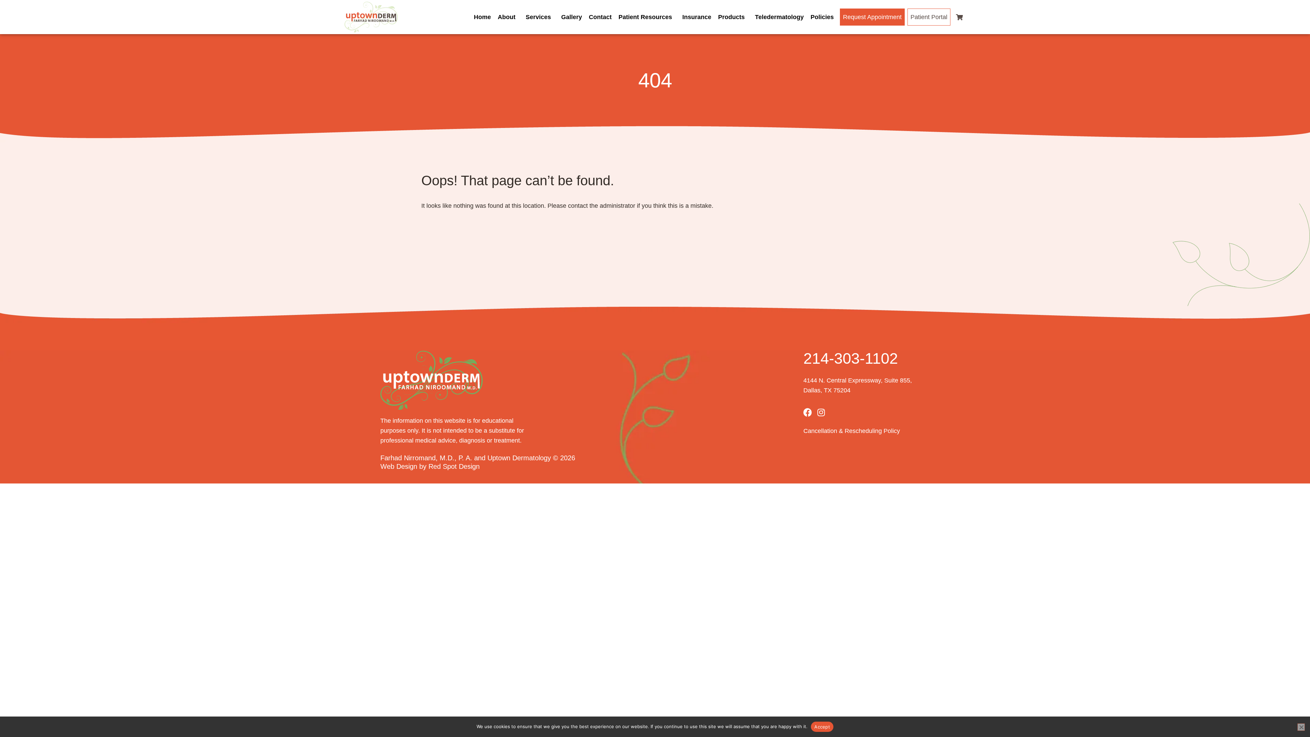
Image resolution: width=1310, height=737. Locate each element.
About (506, 17)
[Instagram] (821, 412)
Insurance (696, 17)
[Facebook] (807, 412)
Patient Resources (645, 17)
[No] (1301, 727)
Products (731, 17)
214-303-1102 (850, 358)
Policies (822, 17)
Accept (822, 726)
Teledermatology (779, 17)
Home (482, 17)
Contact (600, 17)
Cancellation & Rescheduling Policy (851, 431)
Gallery (571, 17)
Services (538, 17)
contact (578, 205)
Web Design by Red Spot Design (430, 466)
